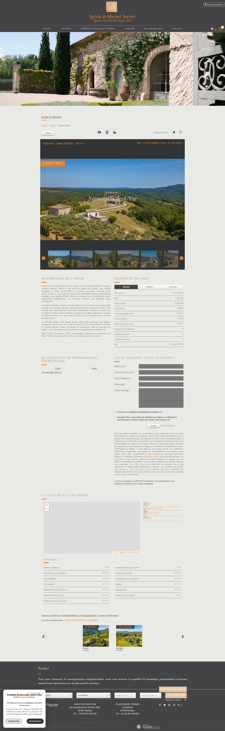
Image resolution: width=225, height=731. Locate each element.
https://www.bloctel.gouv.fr (140, 469)
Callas (52, 126)
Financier (173, 287)
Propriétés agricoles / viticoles (98, 29)
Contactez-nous (173, 689)
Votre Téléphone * (123, 378)
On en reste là (34, 693)
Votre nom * (120, 366)
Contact (177, 29)
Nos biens (66, 29)
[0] (220, 30)
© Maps (122, 552)
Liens (71, 727)
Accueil (47, 29)
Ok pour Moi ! (35, 721)
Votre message (121, 390)
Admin (76, 727)
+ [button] (47, 505)
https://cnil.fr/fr (154, 456)
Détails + (150, 287)
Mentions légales (52, 727)
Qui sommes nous (153, 29)
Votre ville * (120, 384)
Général (126, 287)
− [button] (47, 509)
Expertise (130, 29)
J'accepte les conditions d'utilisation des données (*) (139, 412)
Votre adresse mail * (124, 372)
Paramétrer (13, 721)
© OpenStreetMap (133, 552)
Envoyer (153, 426)
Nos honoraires (63, 727)
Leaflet (115, 552)
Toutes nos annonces (85, 727)
